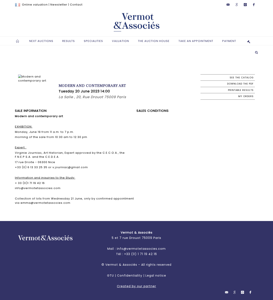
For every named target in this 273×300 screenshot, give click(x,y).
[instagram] (245, 4)
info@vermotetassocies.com (38, 188)
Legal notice (155, 275)
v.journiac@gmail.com (70, 167)
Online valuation (35, 5)
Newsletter (58, 5)
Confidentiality (129, 275)
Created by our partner (136, 286)
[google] (236, 4)
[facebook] (254, 4)
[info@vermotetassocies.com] (228, 4)
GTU (110, 275)
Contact (76, 5)
